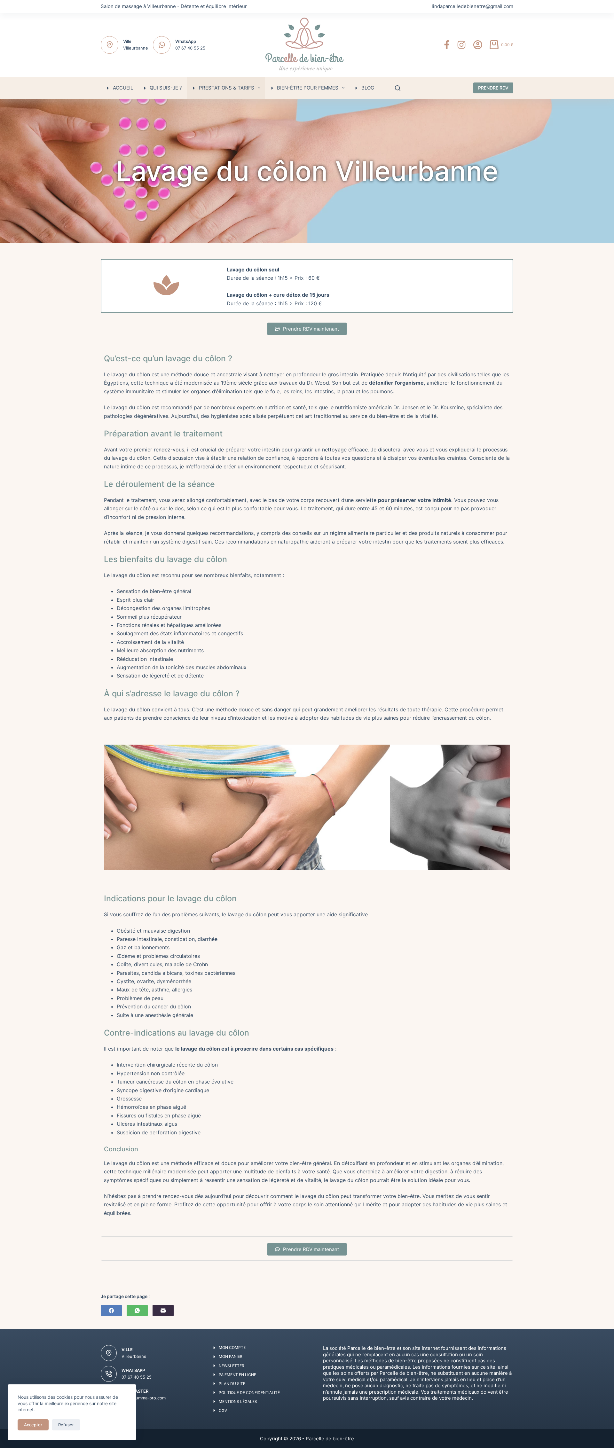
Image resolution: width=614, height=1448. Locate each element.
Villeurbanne (135, 48)
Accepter (33, 1424)
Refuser (66, 1424)
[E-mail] (163, 1310)
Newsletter (231, 1365)
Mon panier (230, 1356)
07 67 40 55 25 (190, 48)
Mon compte (232, 1347)
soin (319, 1204)
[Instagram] (461, 44)
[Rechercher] (397, 88)
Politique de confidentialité (249, 1392)
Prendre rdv (493, 87)
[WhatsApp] (137, 1310)
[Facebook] (446, 44)
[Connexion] (477, 44)
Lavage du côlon (247, 269)
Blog (367, 88)
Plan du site (232, 1383)
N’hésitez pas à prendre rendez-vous (148, 1196)
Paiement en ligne (237, 1374)
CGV (223, 1410)
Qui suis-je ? (166, 88)
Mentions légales (238, 1401)
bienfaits (240, 575)
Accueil (123, 88)
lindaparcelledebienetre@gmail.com (472, 6)
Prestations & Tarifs (226, 88)
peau (348, 391)
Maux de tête (133, 989)
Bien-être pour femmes (307, 88)
